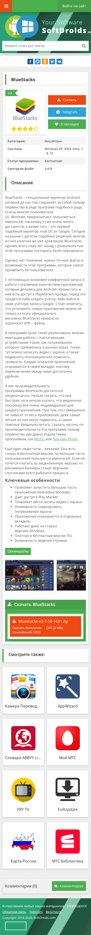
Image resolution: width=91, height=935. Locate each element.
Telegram (69, 112)
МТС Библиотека (67, 861)
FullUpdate (68, 809)
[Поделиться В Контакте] (59, 61)
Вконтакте (53, 912)
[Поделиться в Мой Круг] (38, 61)
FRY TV (23, 809)
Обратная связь (14, 912)
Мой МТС (67, 757)
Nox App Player (65, 439)
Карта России (23, 861)
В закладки (70, 124)
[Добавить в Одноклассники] (45, 61)
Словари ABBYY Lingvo (23, 757)
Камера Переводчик (23, 706)
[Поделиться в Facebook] (30, 61)
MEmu (39, 439)
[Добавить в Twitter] (52, 61)
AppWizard (68, 706)
